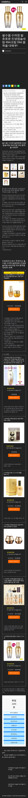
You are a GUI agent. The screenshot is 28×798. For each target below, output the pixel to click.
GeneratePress (22, 795)
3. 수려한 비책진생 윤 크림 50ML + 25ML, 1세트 (13, 121)
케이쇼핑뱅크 (14, 712)
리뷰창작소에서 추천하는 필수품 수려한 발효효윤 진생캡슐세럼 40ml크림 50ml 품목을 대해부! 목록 (14, 103)
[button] (22, 2)
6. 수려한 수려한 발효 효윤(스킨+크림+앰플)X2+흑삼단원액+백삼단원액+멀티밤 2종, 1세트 (14, 133)
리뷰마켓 (14, 738)
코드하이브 (14, 721)
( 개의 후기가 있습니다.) (14, 390)
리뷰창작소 (5, 2)
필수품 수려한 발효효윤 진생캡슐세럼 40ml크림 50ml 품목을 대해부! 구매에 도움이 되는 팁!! (15, 98)
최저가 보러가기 (14, 309)
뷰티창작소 (14, 734)
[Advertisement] (14, 69)
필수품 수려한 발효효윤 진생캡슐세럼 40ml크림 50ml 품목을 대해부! (13, 94)
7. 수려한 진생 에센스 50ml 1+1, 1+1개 (13, 138)
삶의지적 (14, 717)
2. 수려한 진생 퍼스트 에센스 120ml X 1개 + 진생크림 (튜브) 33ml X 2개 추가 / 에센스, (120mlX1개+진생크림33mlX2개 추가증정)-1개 (14, 115)
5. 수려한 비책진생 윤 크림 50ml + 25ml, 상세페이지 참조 (13, 128)
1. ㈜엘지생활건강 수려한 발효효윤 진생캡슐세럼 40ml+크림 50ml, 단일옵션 (14, 109)
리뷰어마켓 (14, 742)
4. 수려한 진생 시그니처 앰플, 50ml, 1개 (14, 125)
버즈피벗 (14, 730)
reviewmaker (8, 50)
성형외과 (14, 725)
